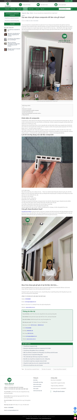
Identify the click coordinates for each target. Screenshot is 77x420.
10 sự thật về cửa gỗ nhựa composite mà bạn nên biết (35, 361)
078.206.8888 (28, 327)
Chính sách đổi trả (37, 386)
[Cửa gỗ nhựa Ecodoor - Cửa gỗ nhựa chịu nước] (9, 4)
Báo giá (42, 8)
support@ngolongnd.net (46, 418)
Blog (28, 13)
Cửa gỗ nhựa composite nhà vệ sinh (12, 17)
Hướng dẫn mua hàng (38, 382)
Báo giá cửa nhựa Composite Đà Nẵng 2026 (14, 49)
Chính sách (31, 8)
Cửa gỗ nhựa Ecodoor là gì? (27, 111)
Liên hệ (37, 8)
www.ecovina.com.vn (31, 339)
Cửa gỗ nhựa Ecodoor (26, 211)
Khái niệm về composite (26, 108)
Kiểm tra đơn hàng (37, 384)
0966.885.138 (30, 330)
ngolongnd (36, 20)
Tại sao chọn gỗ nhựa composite (59, 369)
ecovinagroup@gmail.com (30, 301)
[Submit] (72, 9)
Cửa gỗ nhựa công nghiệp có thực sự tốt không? (14, 39)
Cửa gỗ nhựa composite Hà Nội (14, 30)
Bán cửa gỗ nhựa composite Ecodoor (32, 369)
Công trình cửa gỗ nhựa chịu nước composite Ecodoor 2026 (36, 363)
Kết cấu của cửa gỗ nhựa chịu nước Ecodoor (33, 365)
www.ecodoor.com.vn (30, 307)
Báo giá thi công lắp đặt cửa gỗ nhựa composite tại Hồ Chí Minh (14, 34)
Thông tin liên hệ (25, 114)
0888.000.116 (41, 325)
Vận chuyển (35, 388)
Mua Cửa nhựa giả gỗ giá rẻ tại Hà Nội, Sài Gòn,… (32, 113)
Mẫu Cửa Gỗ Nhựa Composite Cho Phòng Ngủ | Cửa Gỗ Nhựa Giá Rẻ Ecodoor (14, 44)
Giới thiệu (13, 8)
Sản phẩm (19, 8)
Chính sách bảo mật (37, 390)
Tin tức (25, 8)
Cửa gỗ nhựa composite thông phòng (12, 20)
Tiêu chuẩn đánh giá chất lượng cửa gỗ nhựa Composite (35, 356)
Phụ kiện (12, 24)
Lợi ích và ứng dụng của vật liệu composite (30, 110)
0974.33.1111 (34, 325)
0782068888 (28, 299)
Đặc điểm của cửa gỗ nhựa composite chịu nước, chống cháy (36, 358)
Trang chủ (7, 8)
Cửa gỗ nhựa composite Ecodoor (12, 14)
